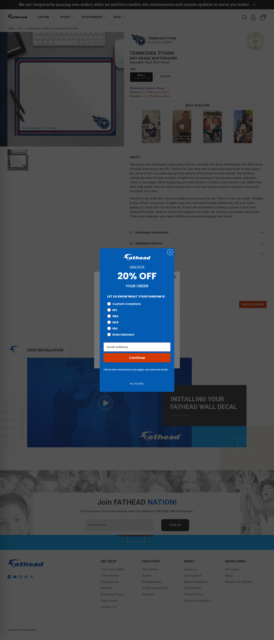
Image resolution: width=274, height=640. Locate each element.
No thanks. (137, 383)
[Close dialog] (170, 252)
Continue (137, 357)
